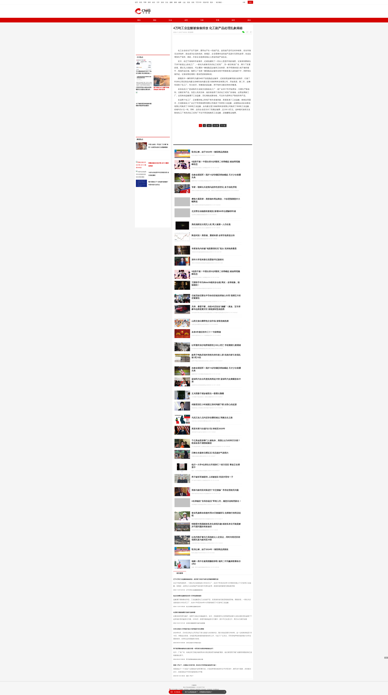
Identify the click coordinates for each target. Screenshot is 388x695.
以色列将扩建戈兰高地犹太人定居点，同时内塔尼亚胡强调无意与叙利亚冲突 (216, 538)
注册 (244, 2)
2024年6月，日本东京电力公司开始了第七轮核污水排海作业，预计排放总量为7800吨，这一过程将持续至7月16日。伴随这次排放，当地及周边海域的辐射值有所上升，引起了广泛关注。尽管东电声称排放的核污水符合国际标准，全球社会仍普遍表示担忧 (212, 635)
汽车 (158, 2)
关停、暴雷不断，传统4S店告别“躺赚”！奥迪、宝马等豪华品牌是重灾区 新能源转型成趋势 (216, 307)
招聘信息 (192, 689)
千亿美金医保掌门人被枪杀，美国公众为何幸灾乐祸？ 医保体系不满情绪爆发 (216, 441)
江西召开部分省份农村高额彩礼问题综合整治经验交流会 (143, 89)
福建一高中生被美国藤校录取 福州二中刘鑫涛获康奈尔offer (216, 562)
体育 (186, 20)
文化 (166, 2)
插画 (175, 2)
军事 (145, 2)
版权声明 (198, 689)
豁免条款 (203, 689)
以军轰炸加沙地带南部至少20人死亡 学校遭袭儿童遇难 (216, 345)
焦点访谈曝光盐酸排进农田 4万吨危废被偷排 (187, 596)
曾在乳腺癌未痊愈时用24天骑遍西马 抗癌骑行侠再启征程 (216, 514)
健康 (179, 2)
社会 (170, 20)
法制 (192, 2)
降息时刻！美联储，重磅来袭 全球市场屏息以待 (213, 235)
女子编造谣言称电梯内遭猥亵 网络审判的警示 (143, 104)
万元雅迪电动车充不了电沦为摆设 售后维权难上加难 (144, 73)
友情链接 (209, 689)
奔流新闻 (190, 32)
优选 (188, 2)
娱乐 (153, 2)
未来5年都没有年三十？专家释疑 (206, 331)
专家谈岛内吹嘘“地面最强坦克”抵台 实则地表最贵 (214, 248)
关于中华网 (174, 689)
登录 (250, 2)
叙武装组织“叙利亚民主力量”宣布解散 (198, 692)
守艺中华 (198, 2)
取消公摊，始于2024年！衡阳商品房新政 (210, 151)
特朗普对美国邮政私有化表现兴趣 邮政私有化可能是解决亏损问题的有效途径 (216, 525)
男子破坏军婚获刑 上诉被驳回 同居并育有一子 (212, 476)
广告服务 (180, 689)
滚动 (249, 20)
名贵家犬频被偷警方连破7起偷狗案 (184, 612)
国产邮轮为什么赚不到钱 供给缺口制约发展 (161, 88)
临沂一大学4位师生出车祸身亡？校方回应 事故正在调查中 (216, 466)
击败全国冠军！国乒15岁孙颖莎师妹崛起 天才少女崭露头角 (216, 176)
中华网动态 (216, 689)
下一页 (223, 126)
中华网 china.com (143, 11)
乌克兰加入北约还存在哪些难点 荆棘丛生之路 (212, 417)
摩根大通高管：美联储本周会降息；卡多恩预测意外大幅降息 (216, 200)
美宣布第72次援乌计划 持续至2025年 (208, 428)
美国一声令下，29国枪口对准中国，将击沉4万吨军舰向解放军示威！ (195, 665)
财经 (149, 2)
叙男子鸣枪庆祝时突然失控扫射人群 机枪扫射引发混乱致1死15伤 (216, 356)
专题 (201, 20)
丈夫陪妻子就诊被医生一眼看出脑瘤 (208, 393)
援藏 (171, 2)
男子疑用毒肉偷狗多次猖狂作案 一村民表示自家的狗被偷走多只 (193, 648)
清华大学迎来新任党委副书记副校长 (208, 259)
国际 (154, 20)
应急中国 (206, 2)
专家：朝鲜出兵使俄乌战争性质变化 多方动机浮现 (214, 186)
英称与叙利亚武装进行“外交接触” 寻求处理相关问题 (215, 489)
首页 (136, 2)
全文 (209, 126)
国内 (139, 20)
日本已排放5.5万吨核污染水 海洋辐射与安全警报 (188, 629)
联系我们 (186, 689)
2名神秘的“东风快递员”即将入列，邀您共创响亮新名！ (216, 500)
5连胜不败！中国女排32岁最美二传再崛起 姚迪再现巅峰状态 (216, 163)
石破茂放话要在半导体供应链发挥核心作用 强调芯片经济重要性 (216, 296)
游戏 (162, 2)
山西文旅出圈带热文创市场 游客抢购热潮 (210, 320)
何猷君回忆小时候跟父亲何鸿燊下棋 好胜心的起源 (214, 404)
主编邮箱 (194, 685)
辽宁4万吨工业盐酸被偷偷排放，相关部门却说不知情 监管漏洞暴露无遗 (195, 579)
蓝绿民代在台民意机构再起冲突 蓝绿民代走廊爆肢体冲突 (216, 380)
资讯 (140, 2)
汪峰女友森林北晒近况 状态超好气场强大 (210, 452)
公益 (184, 2)
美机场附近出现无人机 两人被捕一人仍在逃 (211, 224)
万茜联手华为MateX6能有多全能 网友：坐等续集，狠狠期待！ (216, 283)
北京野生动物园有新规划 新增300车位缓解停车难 (214, 211)
